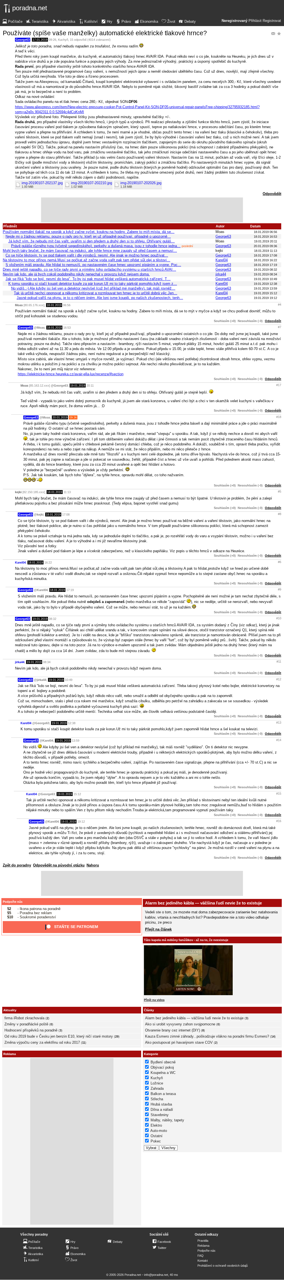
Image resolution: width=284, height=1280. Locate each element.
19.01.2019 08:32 (265, 269)
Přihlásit (255, 21)
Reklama (203, 1245)
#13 (278, 722)
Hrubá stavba (161, 1104)
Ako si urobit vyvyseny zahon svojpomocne (180, 1024)
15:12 (77, 794)
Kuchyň (63, 39)
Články (149, 1010)
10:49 (68, 679)
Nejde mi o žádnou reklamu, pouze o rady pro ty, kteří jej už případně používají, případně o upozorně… (88, 236)
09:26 (52, 39)
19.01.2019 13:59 (265, 288)
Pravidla (202, 1240)
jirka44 (220, 274)
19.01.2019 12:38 (265, 283)
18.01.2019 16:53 (265, 236)
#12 (278, 679)
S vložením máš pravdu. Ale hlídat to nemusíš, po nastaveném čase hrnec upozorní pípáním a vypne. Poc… (93, 265)
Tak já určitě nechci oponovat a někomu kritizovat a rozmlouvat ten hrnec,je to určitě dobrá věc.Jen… (95, 293)
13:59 (75, 740)
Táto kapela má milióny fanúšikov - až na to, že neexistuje (186, 940)
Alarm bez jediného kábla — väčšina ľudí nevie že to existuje (203, 903)
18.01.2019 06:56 (265, 232)
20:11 (90, 385)
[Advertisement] (142, 209)
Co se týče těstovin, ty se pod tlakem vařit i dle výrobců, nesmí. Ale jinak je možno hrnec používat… (87, 255)
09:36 (73, 417)
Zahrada (157, 1088)
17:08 (66, 514)
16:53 (67, 327)
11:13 (67, 492)
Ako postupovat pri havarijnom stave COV (179, 1042)
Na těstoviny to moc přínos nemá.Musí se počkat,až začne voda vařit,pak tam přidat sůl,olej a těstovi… (86, 260)
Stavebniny (160, 1115)
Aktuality (9, 1010)
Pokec (156, 1141)
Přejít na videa (154, 1000)
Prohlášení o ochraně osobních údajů (222, 1265)
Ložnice (157, 1083)
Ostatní (157, 1136)
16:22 (48, 562)
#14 (278, 740)
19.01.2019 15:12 (265, 293)
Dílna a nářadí (162, 1109)
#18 (278, 417)
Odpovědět (272, 194)
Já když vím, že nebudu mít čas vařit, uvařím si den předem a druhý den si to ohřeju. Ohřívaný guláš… (91, 241)
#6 (279, 562)
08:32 (52, 618)
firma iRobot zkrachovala (24, 1018)
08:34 (46, 662)
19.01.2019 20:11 (265, 241)
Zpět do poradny (17, 865)
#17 (278, 385)
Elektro (156, 1125)
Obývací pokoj (162, 1067)
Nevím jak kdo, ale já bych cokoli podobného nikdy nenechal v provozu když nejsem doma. (76, 274)
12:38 (71, 723)
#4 (279, 304)
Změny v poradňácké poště (26, 1024)
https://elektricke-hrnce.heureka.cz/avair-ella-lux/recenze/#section (70, 374)
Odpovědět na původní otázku (59, 865)
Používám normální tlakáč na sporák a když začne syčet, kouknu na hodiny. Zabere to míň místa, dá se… (88, 232)
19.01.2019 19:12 (265, 298)
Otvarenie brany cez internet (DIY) (172, 1030)
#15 (278, 793)
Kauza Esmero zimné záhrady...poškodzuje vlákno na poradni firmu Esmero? (207, 1036)
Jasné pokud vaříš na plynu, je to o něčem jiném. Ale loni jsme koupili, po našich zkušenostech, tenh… (100, 298)
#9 (279, 589)
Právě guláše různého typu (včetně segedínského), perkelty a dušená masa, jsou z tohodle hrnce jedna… (96, 246)
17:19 (70, 590)
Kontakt (202, 1260)
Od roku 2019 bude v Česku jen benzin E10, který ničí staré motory (58, 1036)
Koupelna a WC (163, 1073)
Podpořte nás (12, 901)
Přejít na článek (158, 929)
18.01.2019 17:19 (265, 265)
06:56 (66, 305)
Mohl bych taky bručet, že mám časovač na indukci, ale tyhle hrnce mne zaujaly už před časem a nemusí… (90, 251)
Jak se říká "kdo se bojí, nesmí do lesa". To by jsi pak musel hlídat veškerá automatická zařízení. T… (88, 279)
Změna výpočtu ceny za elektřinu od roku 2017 (42, 1042)
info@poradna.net (156, 1274)
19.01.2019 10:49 (265, 279)
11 (83, 1042)
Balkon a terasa (163, 1094)
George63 (23, 39)
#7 (279, 327)
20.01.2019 (59, 417)
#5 (279, 491)
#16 (278, 821)
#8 (279, 514)
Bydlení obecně (163, 1062)
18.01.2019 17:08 (265, 255)
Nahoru (93, 865)
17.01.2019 (39, 39)
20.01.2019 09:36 (265, 246)
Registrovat (272, 21)
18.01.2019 (54, 305)
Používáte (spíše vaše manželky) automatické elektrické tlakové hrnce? (105, 33)
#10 (278, 618)
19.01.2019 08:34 (265, 274)
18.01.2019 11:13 (265, 250)
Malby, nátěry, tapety (167, 1120)
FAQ (200, 1255)
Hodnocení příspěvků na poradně (30, 1030)
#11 (279, 661)
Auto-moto (158, 1131)
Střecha (157, 1099)
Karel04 (221, 260)
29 (116, 1036)
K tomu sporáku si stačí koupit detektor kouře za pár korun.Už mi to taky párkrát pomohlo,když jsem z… (92, 284)
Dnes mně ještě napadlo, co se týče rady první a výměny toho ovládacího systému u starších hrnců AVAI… (89, 269)
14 (273, 1036)
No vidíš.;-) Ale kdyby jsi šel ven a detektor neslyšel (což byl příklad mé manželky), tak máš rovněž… (93, 288)
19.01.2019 (77, 385)
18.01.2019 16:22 (265, 260)
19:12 (81, 821)
